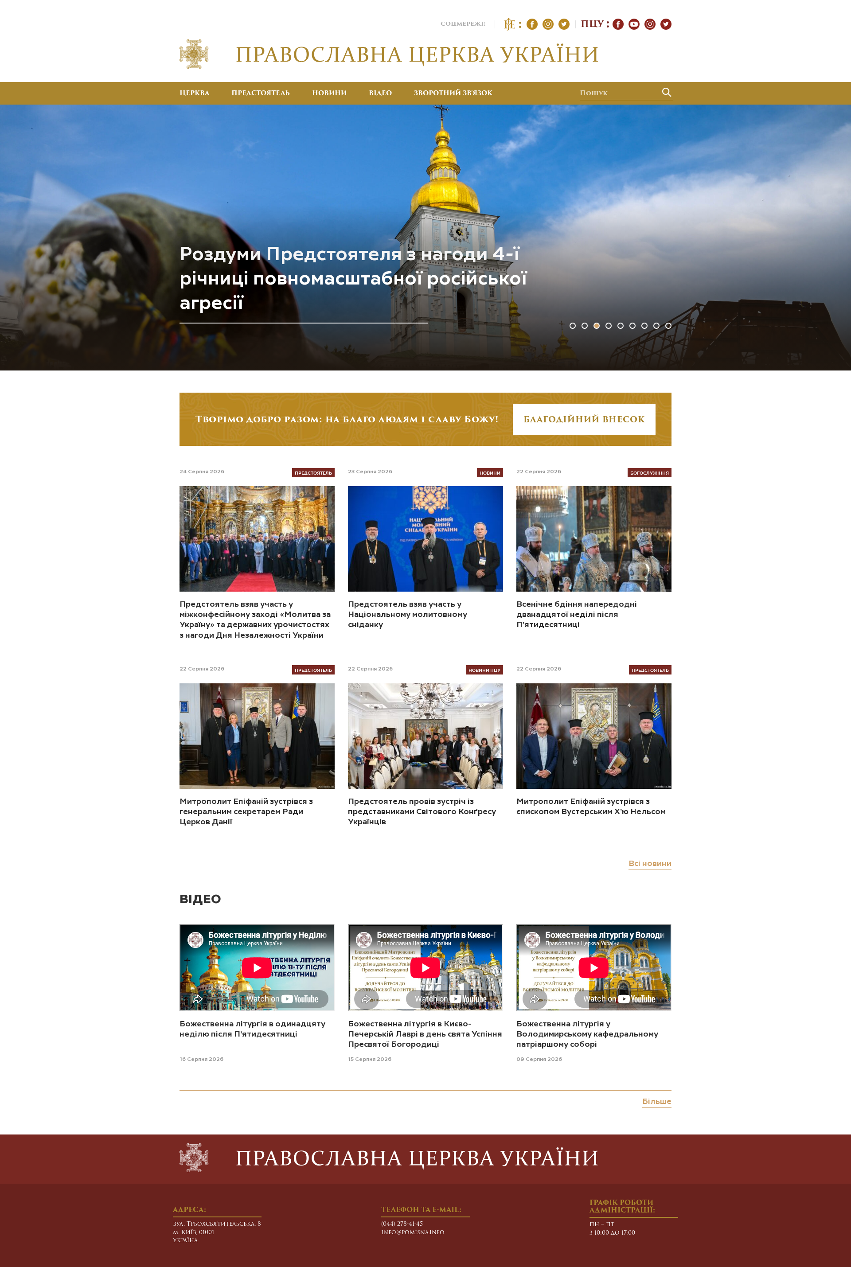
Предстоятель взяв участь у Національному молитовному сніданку (407, 614)
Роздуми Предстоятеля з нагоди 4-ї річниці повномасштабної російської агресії (353, 280)
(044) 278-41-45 (402, 1224)
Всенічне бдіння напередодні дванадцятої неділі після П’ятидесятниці (576, 614)
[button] (573, 326)
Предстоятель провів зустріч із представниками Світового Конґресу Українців (422, 812)
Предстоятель (260, 94)
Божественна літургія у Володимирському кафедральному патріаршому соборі (587, 1034)
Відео (380, 94)
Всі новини (649, 864)
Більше (656, 1102)
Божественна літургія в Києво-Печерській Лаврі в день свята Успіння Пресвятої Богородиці (425, 1034)
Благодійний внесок (584, 421)
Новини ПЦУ (484, 670)
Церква (194, 94)
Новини (329, 94)
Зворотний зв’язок (453, 94)
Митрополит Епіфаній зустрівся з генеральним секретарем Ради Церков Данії (246, 812)
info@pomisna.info (413, 1233)
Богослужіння (649, 472)
